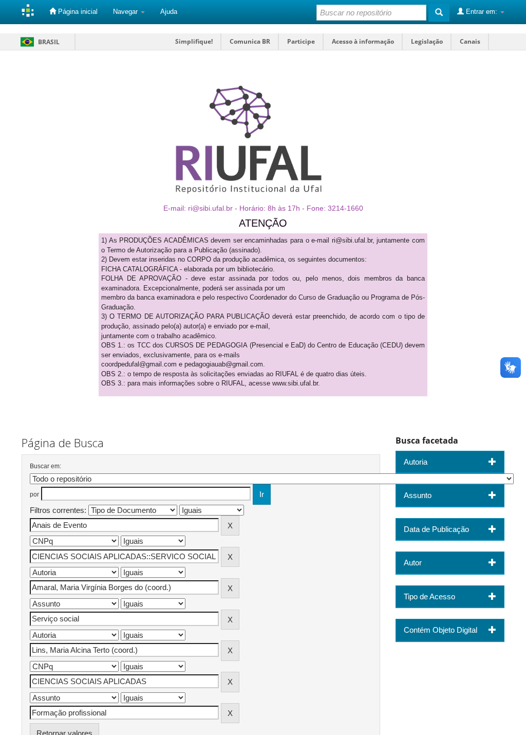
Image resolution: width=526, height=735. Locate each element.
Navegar (126, 11)
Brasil (38, 42)
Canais (470, 41)
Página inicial (77, 11)
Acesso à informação (363, 41)
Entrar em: (481, 11)
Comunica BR (250, 41)
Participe (301, 41)
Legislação (427, 41)
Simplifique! (194, 41)
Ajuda (168, 11)
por (34, 494)
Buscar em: (45, 466)
